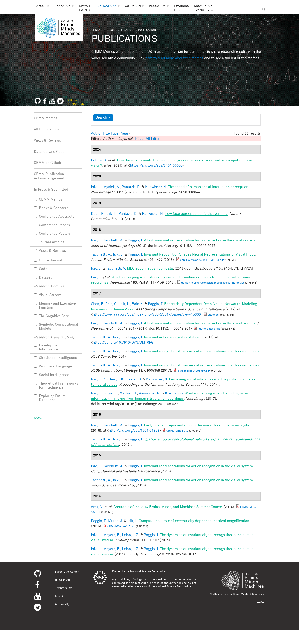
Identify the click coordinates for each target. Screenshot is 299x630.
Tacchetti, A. (113, 240)
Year (124, 133)
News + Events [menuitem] (85, 8)
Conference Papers (54, 225)
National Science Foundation (148, 571)
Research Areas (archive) (54, 337)
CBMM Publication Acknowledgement (49, 176)
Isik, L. (96, 187)
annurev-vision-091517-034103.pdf (202, 260)
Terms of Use (62, 580)
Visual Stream (50, 295)
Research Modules (49, 286)
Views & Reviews (47, 140)
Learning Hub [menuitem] (181, 8)
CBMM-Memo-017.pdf (121, 526)
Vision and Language (55, 366)
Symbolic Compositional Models (58, 326)
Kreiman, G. (174, 393)
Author (96, 133)
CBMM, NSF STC (102, 30)
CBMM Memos (45, 118)
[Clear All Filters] (148, 138)
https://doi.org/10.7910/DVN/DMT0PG (123, 342)
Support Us (76, 104)
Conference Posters (55, 233)
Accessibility (62, 604)
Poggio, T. (135, 240)
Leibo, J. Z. (130, 535)
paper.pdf (214, 315)
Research (62, 5)
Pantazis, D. (131, 187)
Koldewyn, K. (114, 379)
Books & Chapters (53, 208)
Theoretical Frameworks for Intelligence (58, 385)
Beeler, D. (134, 379)
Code (43, 269)
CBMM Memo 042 (177, 431)
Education (157, 5)
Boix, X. (138, 304)
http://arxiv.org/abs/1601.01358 (134, 430)
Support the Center (67, 572)
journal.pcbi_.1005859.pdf (193, 371)
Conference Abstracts (56, 216)
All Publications (46, 129)
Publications (105, 5)
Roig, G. (111, 304)
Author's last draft (209, 329)
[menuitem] (43, 6)
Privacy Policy (63, 588)
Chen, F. (97, 304)
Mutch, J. (115, 521)
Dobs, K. (98, 213)
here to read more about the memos (174, 58)
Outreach (133, 5)
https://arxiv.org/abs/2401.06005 (156, 165)
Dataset (45, 277)
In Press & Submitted (51, 189)
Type (114, 133)
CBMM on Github (47, 163)
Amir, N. (97, 507)
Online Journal (50, 260)
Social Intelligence (54, 375)
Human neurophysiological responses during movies (212, 283)
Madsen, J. (128, 393)
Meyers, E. (111, 535)
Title (106, 133)
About (41, 5)
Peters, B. (99, 160)
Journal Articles (51, 242)
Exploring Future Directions (52, 398)
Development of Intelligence (52, 347)
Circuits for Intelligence (58, 358)
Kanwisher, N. (156, 187)
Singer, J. (110, 393)
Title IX (59, 596)
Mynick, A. (111, 187)
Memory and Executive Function (57, 305)
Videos (72, 100)
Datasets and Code (49, 151)
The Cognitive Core (54, 316)
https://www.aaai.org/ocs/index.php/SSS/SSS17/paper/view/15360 (147, 314)
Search (101, 117)
